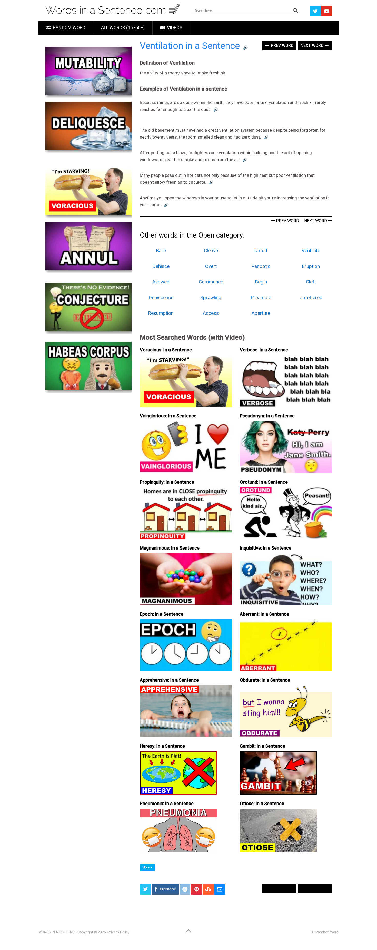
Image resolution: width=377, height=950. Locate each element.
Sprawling (210, 297)
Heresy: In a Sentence (162, 746)
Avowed (161, 282)
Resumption (161, 313)
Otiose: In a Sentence (262, 803)
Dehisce (161, 266)
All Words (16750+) (123, 27)
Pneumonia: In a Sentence (167, 803)
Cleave (211, 250)
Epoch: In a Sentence (161, 614)
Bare (161, 250)
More (146, 867)
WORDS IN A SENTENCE (57, 932)
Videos (174, 27)
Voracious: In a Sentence (166, 349)
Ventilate (311, 250)
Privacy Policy (118, 932)
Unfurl (260, 250)
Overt (211, 266)
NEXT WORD (316, 220)
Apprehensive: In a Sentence (169, 680)
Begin (261, 282)
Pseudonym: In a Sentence (267, 415)
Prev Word (282, 45)
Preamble (261, 297)
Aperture (261, 313)
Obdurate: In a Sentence (265, 680)
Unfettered (311, 297)
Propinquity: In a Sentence (167, 482)
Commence (211, 282)
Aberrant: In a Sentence (264, 614)
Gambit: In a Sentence (262, 746)
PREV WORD (287, 220)
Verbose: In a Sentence (264, 349)
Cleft (311, 282)
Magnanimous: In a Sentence (170, 548)
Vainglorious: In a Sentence (168, 415)
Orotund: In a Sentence (264, 482)
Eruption (311, 266)
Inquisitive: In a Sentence (265, 548)
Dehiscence (160, 297)
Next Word (313, 45)
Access (211, 313)
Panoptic (260, 266)
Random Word (68, 27)
